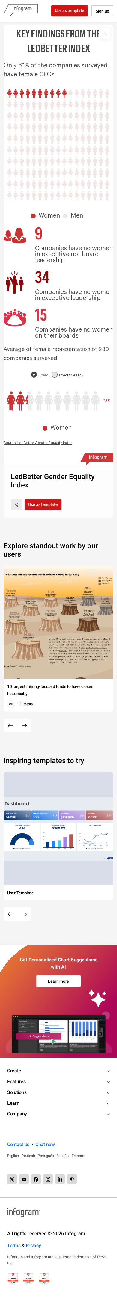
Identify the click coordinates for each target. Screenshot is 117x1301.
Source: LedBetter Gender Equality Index (38, 443)
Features (16, 1081)
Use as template (70, 10)
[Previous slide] (10, 725)
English (13, 1155)
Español (62, 1155)
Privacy (33, 1245)
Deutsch (28, 1155)
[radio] (41, 375)
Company (17, 1114)
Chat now (45, 1144)
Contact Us (18, 1144)
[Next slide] (24, 725)
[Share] (16, 504)
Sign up (102, 11)
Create (14, 1071)
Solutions (16, 1092)
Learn (13, 1103)
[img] (37, 93)
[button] (47, 216)
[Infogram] (21, 10)
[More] (104, 33)
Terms (14, 1245)
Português (46, 1155)
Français (79, 1155)
